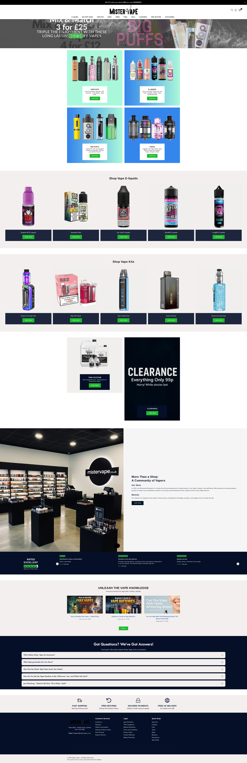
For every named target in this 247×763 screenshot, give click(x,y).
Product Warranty (129, 735)
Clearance (143, 17)
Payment (98, 724)
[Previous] (3, 33)
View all (123, 628)
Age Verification (128, 722)
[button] (240, 10)
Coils (133, 17)
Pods (125, 17)
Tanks (154, 730)
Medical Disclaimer (130, 727)
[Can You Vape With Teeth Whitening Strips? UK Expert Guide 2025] (162, 605)
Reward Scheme (100, 735)
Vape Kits (100, 17)
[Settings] (235, 10)
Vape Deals (155, 740)
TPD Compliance (129, 724)
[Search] (232, 10)
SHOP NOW (95, 156)
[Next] (243, 33)
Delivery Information (101, 727)
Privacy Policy (128, 732)
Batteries (154, 735)
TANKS (117, 17)
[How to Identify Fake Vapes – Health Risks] (85, 605)
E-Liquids (75, 17)
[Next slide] (238, 564)
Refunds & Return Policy (103, 730)
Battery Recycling (129, 737)
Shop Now (95, 98)
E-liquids (154, 724)
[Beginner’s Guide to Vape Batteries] (123, 605)
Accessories (169, 17)
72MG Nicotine (156, 17)
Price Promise (99, 732)
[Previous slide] (57, 564)
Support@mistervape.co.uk (82, 733)
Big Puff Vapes (87, 17)
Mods (110, 17)
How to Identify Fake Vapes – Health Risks (85, 616)
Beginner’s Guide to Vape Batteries (123, 616)
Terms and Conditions (130, 730)
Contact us (98, 722)
